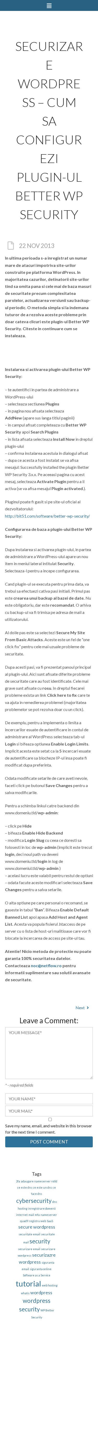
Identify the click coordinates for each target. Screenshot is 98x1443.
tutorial (28, 1283)
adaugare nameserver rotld (39, 1181)
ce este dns (24, 1187)
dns (54, 1201)
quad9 (24, 1221)
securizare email (29, 1249)
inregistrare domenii (42, 1208)
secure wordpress (36, 1227)
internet (22, 1214)
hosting (22, 1208)
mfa (37, 1214)
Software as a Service (36, 1275)
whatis (25, 1293)
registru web (37, 1221)
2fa (18, 1181)
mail (31, 1214)
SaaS (50, 1221)
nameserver (49, 1214)
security (40, 1241)
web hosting (49, 1285)
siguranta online (40, 1269)
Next (80, 1007)
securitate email (29, 1234)
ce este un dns (42, 1187)
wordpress (41, 1292)
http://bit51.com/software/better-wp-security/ (47, 515)
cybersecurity (33, 1200)
